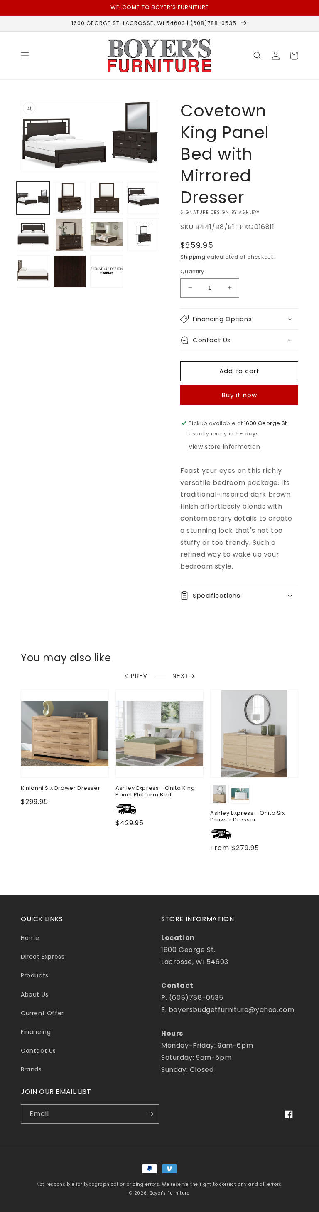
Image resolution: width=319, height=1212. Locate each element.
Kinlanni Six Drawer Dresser (60, 788)
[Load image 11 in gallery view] (106, 271)
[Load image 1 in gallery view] (33, 198)
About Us (35, 994)
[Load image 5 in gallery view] (33, 234)
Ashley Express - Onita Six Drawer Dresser (247, 817)
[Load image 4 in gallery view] (143, 198)
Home (30, 938)
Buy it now (239, 395)
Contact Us (38, 1050)
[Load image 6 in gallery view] (70, 234)
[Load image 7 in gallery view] (106, 234)
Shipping (193, 256)
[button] (25, 56)
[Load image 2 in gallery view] (70, 198)
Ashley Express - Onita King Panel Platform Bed (155, 792)
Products (35, 975)
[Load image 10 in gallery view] (70, 271)
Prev (139, 676)
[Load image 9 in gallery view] (33, 271)
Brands (31, 1069)
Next (180, 676)
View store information (224, 447)
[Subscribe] (150, 1114)
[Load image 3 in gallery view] (106, 198)
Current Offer (42, 1013)
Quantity (192, 271)
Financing (36, 1032)
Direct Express (42, 956)
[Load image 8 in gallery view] (143, 234)
